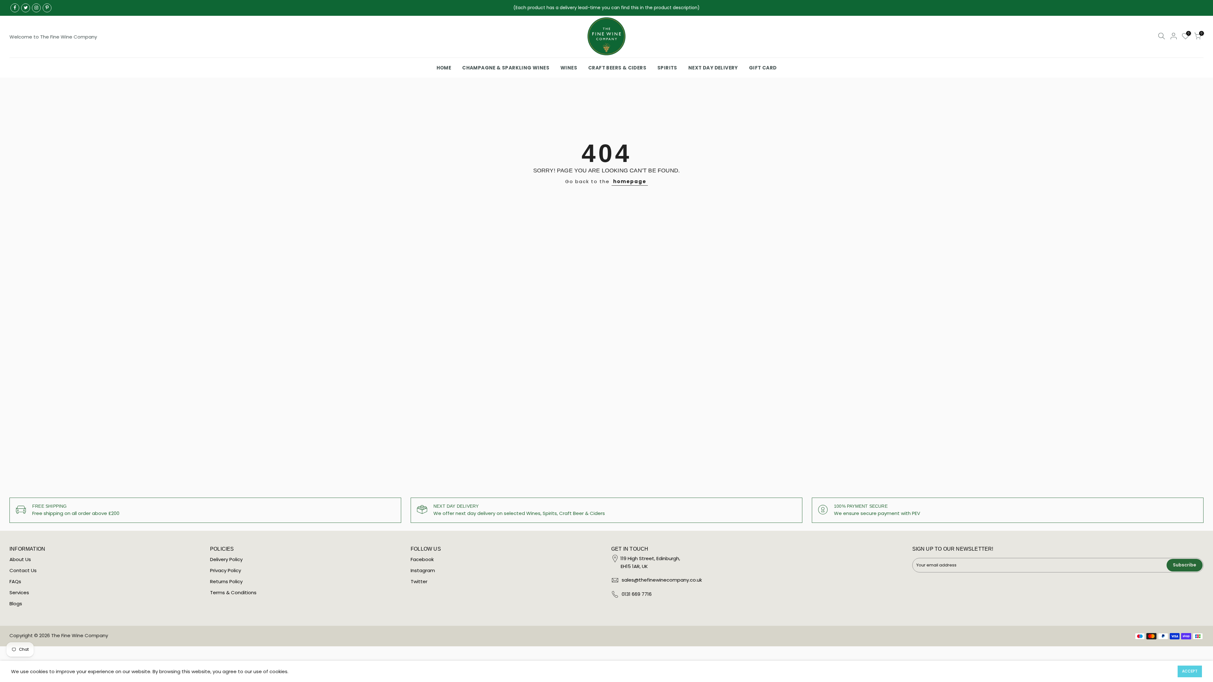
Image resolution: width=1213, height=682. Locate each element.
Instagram (423, 570)
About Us (20, 559)
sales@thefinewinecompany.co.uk (662, 580)
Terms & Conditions (233, 592)
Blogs (15, 603)
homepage (629, 181)
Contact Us (23, 570)
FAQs (15, 581)
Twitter (419, 581)
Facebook (422, 559)
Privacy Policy (225, 570)
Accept (1190, 671)
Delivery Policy (226, 559)
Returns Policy (226, 581)
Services (19, 592)
